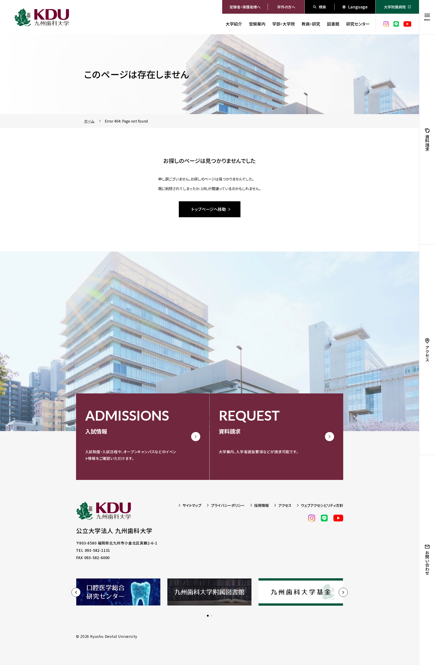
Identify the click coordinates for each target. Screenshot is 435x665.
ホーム (89, 121)
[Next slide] (343, 592)
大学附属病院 (395, 7)
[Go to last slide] (76, 592)
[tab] (208, 616)
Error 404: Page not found (126, 121)
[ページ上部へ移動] (405, 649)
